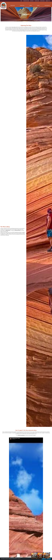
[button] (51, 231)
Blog (21, 0)
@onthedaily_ (50, 230)
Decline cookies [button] (44, 558)
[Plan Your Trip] (34, 556)
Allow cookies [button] (49, 558)
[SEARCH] (49, 1)
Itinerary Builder (26, 0)
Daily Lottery (8, 230)
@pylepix (50, 14)
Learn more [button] (19, 558)
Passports (32, 0)
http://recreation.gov (21, 435)
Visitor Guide (37, 0)
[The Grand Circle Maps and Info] (47, 556)
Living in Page (42, 0)
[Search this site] (47, 0)
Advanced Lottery (17, 230)
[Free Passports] (41, 556)
